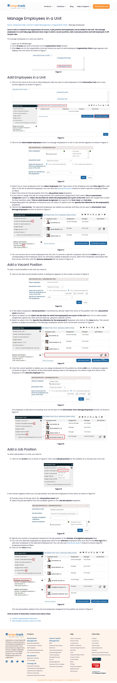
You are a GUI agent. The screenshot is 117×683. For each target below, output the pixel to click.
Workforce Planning (33, 673)
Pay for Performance (33, 652)
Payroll (51, 659)
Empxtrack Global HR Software (101, 655)
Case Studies (74, 659)
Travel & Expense (54, 655)
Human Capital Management (39, 25)
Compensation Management (36, 668)
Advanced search (65, 188)
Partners (94, 650)
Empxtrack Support (76, 666)
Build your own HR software (100, 652)
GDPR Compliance (75, 645)
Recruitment (31, 656)
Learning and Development (35, 650)
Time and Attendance (55, 650)
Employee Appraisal (33, 643)
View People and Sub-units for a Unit (26, 621)
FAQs (71, 652)
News (71, 662)
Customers (95, 643)
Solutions (60, 6)
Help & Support (83, 6)
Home (9, 25)
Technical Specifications (77, 648)
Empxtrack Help (20, 25)
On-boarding (31, 660)
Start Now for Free (101, 6)
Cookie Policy (74, 643)
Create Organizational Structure (24, 618)
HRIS (50, 643)
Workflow (52, 648)
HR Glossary (74, 671)
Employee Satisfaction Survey (36, 675)
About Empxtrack (97, 648)
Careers (94, 638)
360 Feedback (31, 648)
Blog (71, 6)
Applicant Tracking (32, 658)
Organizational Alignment (35, 671)
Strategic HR (31, 664)
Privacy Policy (74, 641)
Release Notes (74, 669)
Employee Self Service (56, 645)
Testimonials (96, 645)
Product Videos (74, 657)
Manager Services (54, 657)
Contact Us (95, 641)
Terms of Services (75, 638)
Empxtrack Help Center (77, 655)
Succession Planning (33, 666)
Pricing (72, 664)
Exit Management (54, 662)
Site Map (73, 650)
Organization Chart (59, 25)
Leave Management (55, 652)
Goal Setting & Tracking (34, 645)
